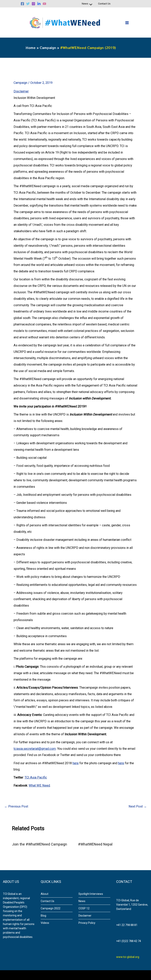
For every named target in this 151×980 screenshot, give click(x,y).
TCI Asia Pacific (36, 777)
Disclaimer (21, 91)
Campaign (20, 83)
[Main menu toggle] (126, 22)
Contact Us (104, 3)
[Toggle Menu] (89, 5)
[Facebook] (22, 3)
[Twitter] (28, 3)
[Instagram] (33, 3)
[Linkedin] (39, 3)
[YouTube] (44, 3)
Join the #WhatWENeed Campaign (39, 844)
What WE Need (39, 785)
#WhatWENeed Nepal (95, 844)
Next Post (138, 806)
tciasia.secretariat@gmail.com (35, 749)
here (76, 763)
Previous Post (16, 806)
